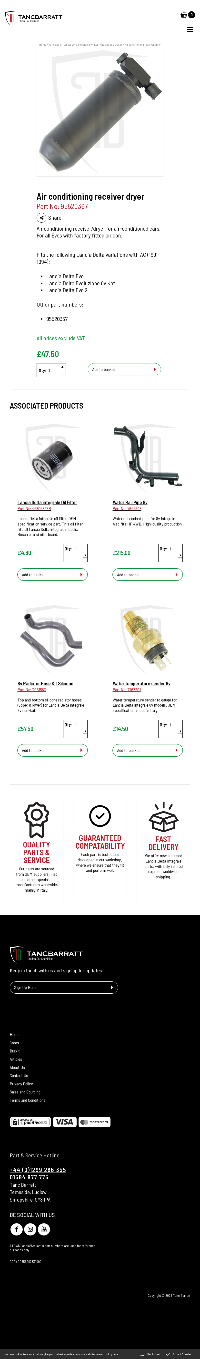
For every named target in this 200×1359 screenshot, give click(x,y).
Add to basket (103, 369)
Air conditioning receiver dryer (143, 44)
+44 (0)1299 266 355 (38, 1169)
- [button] (62, 374)
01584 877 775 (29, 1177)
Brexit (15, 1050)
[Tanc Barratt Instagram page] (30, 1229)
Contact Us (19, 1075)
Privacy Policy (21, 1083)
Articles (16, 1059)
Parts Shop (55, 44)
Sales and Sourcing (25, 1091)
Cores (14, 1042)
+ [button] (62, 367)
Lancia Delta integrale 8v (77, 44)
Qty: (42, 370)
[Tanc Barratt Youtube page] (44, 1229)
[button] (190, 29)
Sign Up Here (25, 987)
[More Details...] (53, 459)
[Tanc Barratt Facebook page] (16, 1229)
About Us (17, 1067)
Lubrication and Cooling (108, 44)
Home (42, 44)
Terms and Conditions (27, 1100)
